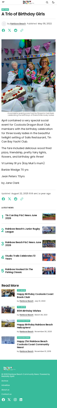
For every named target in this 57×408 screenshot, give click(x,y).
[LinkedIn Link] (20, 400)
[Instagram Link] (15, 400)
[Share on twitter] (9, 30)
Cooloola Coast (23, 321)
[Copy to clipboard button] (21, 30)
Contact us (6, 394)
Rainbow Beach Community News (23, 374)
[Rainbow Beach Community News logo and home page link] (28, 2)
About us (5, 390)
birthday (5, 9)
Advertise (5, 385)
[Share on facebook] (3, 30)
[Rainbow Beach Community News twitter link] (9, 400)
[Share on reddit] (16, 30)
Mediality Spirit (7, 376)
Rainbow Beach (18, 23)
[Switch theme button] (53, 2)
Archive (4, 381)
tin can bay (21, 290)
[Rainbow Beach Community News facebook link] (3, 400)
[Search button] (47, 2)
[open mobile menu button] (3, 2)
